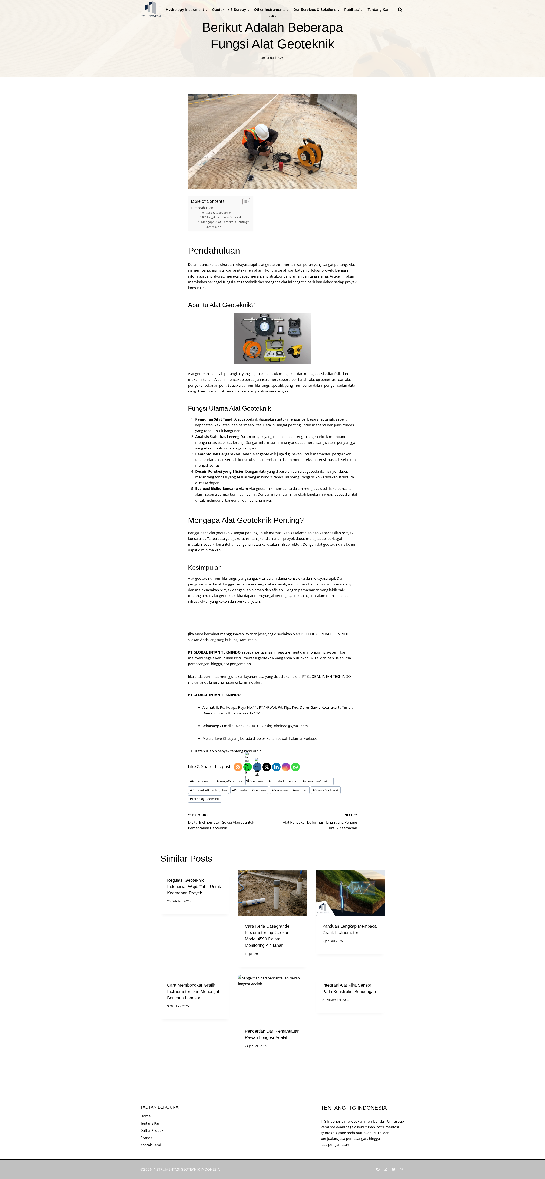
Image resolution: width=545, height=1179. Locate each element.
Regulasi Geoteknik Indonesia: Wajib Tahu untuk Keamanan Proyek (194, 886)
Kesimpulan (214, 227)
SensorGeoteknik (325, 790)
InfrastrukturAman (283, 781)
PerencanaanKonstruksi (289, 790)
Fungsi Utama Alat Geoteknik (224, 217)
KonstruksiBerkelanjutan (208, 790)
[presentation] (272, 893)
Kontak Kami (150, 1144)
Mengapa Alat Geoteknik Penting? (225, 222)
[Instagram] (385, 1169)
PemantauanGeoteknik (249, 790)
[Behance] (401, 1169)
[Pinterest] (393, 1169)
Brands (146, 1137)
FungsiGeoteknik (229, 781)
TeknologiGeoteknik (204, 799)
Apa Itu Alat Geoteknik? (220, 213)
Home (145, 1115)
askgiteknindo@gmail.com (286, 725)
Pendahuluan (203, 208)
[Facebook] (377, 1169)
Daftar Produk (152, 1130)
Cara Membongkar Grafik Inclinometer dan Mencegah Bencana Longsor (193, 991)
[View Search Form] (400, 9)
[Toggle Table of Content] (244, 201)
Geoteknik (255, 781)
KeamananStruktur (317, 781)
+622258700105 (247, 725)
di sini (257, 750)
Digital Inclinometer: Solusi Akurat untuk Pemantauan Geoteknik (221, 821)
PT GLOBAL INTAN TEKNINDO (215, 652)
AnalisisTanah (200, 781)
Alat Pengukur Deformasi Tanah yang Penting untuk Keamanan (320, 821)
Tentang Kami (379, 9)
